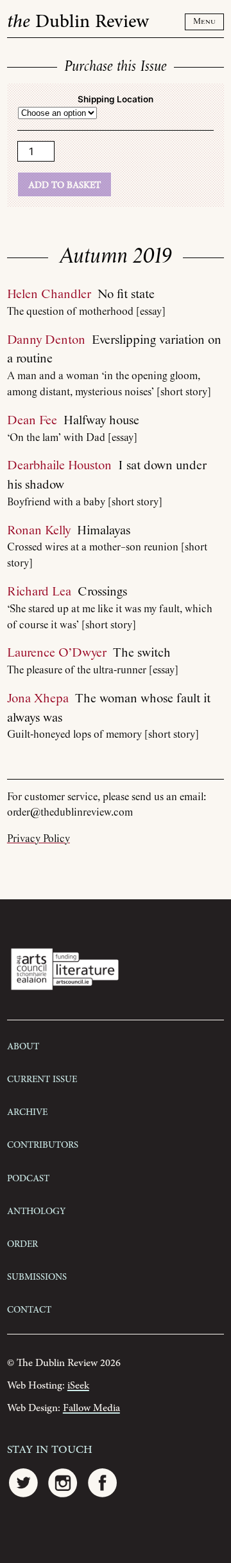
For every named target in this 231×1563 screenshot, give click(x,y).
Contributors (42, 1144)
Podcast (28, 1177)
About (23, 1045)
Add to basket (64, 184)
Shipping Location (115, 99)
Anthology (36, 1210)
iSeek (78, 1386)
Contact (29, 1308)
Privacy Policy (38, 839)
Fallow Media (91, 1408)
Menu (204, 21)
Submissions (37, 1276)
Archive (27, 1111)
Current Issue (42, 1078)
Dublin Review (78, 22)
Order (22, 1243)
